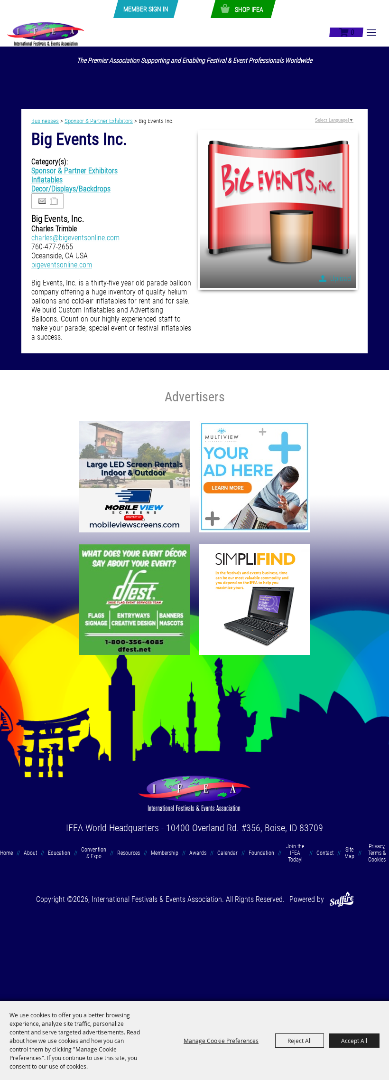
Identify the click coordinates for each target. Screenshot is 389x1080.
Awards (197, 853)
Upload (340, 278)
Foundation (261, 853)
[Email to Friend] (42, 201)
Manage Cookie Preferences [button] (221, 1040)
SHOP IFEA (249, 9)
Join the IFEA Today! (295, 853)
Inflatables (47, 179)
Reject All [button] (299, 1040)
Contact (324, 853)
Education (59, 853)
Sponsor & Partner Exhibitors (99, 120)
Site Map (349, 853)
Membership (164, 853)
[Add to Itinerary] (54, 201)
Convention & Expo (93, 853)
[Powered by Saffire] (341, 899)
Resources (128, 853)
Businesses (45, 120)
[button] (278, 210)
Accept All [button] (354, 1040)
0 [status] (352, 32)
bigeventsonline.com (61, 264)
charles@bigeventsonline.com (75, 237)
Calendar (227, 853)
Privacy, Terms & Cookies (377, 853)
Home (6, 853)
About (30, 853)
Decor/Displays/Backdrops (71, 188)
